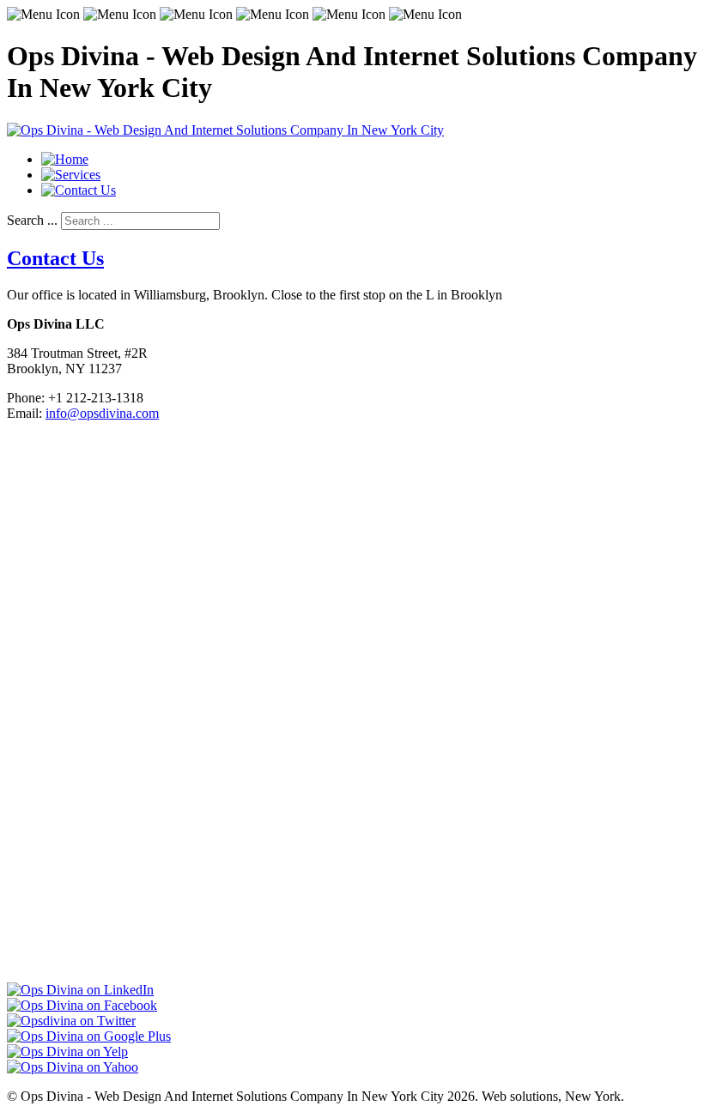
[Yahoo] (72, 1067)
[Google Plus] (89, 1036)
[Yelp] (67, 1051)
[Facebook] (82, 1005)
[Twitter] (71, 1020)
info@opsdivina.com (102, 413)
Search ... (32, 220)
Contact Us (55, 258)
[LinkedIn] (80, 989)
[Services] (70, 174)
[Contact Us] (78, 190)
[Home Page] (64, 159)
